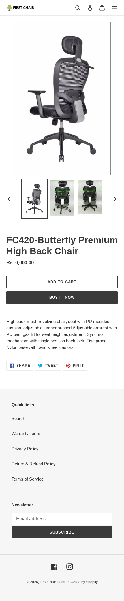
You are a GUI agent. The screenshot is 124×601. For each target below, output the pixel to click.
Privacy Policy (25, 448)
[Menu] (114, 7)
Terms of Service (28, 479)
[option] (34, 198)
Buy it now (62, 297)
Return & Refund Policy (34, 463)
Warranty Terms (27, 433)
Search (18, 418)
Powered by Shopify (82, 582)
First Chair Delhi (52, 582)
